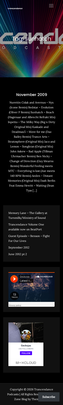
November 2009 (31, 94)
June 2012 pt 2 (17, 254)
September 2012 (18, 247)
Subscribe (48, 397)
